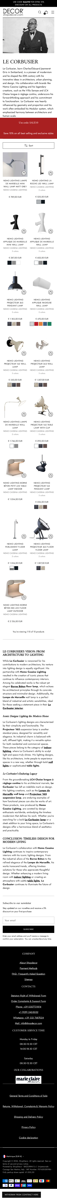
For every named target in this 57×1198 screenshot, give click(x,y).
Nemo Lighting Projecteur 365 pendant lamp (15, 302)
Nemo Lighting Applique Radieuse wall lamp (42, 302)
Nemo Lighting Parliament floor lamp (15, 546)
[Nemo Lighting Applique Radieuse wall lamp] (41, 283)
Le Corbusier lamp (35, 819)
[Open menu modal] (53, 12)
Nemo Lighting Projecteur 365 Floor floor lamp (42, 546)
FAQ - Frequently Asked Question (28, 974)
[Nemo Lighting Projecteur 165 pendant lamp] (41, 467)
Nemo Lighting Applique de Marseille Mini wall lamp (15, 241)
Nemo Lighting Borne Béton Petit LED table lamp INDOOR (15, 485)
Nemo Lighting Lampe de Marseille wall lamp (15, 424)
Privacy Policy (29, 1127)
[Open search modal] (39, 12)
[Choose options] (50, 173)
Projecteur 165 (38, 794)
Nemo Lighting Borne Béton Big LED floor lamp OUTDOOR (15, 608)
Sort (31, 145)
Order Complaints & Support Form (28, 1001)
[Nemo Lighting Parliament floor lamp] (15, 528)
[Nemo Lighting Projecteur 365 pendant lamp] (15, 283)
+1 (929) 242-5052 (28, 1012)
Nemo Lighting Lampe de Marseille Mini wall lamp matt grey (15, 183)
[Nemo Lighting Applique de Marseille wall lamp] (41, 222)
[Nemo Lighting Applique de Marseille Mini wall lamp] (15, 222)
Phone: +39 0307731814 (28, 1006)
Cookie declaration (28, 1137)
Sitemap (28, 979)
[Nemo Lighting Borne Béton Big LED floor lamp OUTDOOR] (15, 589)
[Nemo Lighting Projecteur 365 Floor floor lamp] (41, 528)
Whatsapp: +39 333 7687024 (28, 1017)
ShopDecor (23, 1161)
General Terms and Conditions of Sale (28, 1096)
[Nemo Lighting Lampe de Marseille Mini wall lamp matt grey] (15, 164)
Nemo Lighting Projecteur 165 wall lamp (15, 363)
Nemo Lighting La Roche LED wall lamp (42, 182)
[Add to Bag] (24, 173)
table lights (33, 880)
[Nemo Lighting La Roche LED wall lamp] (41, 164)
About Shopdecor (29, 962)
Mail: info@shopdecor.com (28, 1023)
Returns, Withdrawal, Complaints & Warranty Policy (28, 1106)
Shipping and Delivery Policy (28, 1117)
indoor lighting (22, 877)
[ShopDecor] (13, 12)
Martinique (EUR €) (14, 1156)
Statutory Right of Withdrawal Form (28, 995)
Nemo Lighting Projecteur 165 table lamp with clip (42, 424)
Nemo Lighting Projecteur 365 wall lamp (42, 363)
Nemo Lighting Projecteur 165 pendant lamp (42, 485)
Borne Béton (18, 686)
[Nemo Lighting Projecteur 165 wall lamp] (15, 345)
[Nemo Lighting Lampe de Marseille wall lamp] (15, 405)
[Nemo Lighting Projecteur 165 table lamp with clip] (41, 405)
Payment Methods (28, 968)
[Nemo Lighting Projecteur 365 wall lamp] (41, 345)
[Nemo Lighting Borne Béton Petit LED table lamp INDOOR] (15, 467)
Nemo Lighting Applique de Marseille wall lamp (42, 241)
